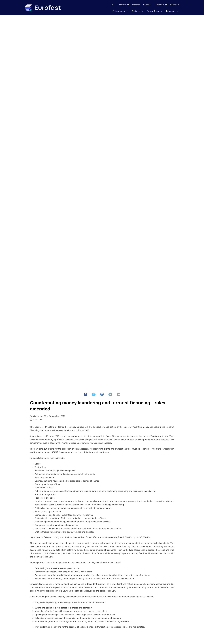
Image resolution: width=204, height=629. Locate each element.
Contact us (174, 5)
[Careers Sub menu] (151, 5)
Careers (146, 5)
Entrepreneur (119, 11)
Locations (136, 5)
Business (136, 11)
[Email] (118, 394)
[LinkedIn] (102, 394)
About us (122, 5)
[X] (94, 394)
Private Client (153, 11)
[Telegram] (110, 394)
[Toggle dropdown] (127, 11)
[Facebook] (85, 394)
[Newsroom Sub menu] (166, 5)
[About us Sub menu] (128, 5)
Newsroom (160, 5)
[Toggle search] (112, 4)
